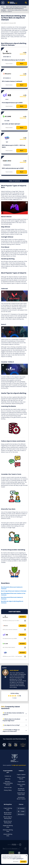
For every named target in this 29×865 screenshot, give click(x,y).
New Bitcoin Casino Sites (21, 789)
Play (21, 64)
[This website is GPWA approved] (11, 853)
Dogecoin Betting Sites (8, 826)
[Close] (26, 856)
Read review (9, 63)
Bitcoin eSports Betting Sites (8, 817)
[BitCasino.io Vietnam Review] (25, 629)
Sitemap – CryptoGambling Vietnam (7, 783)
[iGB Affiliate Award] (4, 745)
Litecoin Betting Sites (7, 835)
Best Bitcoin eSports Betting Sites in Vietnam (12, 602)
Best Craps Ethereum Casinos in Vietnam (13, 591)
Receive (22, 617)
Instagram (21, 814)
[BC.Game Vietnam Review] (25, 647)
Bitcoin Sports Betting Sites (8, 813)
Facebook (21, 808)
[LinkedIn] (5, 677)
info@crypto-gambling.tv (19, 765)
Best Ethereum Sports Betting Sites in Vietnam (12, 9)
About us (7, 779)
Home (2, 7)
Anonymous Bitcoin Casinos (21, 798)
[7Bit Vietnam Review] (25, 656)
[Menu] (2, 2)
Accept (23, 861)
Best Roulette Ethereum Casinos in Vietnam (11, 587)
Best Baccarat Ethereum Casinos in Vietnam (12, 598)
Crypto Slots (21, 781)
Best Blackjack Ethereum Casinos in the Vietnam (13, 594)
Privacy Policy (8, 790)
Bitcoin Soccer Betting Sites (8, 822)
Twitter (22, 811)
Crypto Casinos (21, 774)
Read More (15, 861)
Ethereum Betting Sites (8, 830)
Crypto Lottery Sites (21, 785)
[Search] (26, 3)
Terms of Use (8, 787)
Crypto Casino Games (21, 778)
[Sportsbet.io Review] (25, 620)
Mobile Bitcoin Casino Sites (21, 793)
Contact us (8, 776)
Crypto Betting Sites (8, 809)
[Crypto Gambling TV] (13, 2)
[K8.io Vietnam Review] (25, 638)
